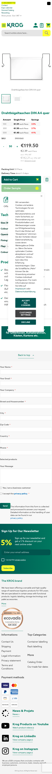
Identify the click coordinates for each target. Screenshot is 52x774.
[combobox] (26, 33)
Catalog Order (34, 662)
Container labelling (37, 641)
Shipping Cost (30, 161)
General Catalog (7, 10)
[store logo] (18, 25)
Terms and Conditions (7, 667)
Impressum (20, 288)
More (3, 603)
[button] (17, 98)
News (15, 714)
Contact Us (7, 641)
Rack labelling (34, 646)
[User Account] (35, 25)
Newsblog (5, 13)
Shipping (6, 646)
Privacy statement (11, 660)
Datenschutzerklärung (25, 291)
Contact (4, 5)
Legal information (11, 655)
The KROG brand (11, 580)
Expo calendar (6, 8)
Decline (25, 322)
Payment (6, 651)
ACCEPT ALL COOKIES (25, 302)
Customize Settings (26, 313)
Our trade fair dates (37, 666)
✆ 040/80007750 (8, 3)
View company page (22, 739)
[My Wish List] (41, 26)
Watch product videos (23, 727)
